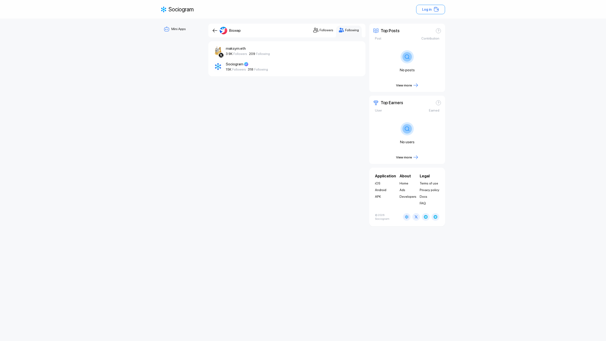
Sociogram (234, 64)
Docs (423, 196)
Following (263, 54)
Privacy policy (429, 190)
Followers (240, 54)
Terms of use (429, 183)
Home (404, 183)
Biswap (235, 30)
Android (380, 190)
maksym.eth (236, 48)
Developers (408, 196)
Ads (402, 190)
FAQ (423, 203)
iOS (377, 183)
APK (378, 196)
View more (404, 85)
